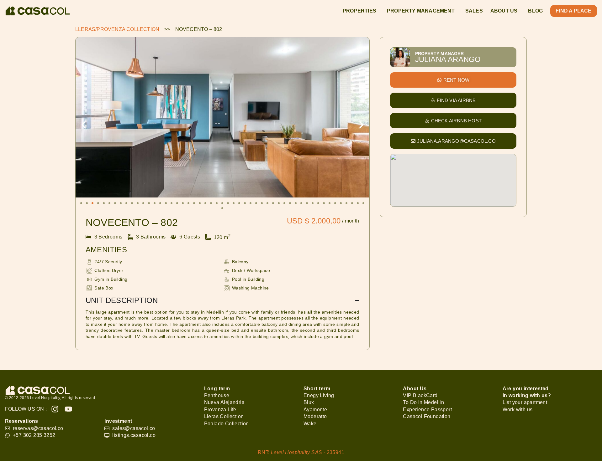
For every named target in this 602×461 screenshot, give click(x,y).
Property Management (421, 10)
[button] (83, 125)
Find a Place (573, 10)
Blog (535, 10)
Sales (474, 10)
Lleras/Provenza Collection (117, 29)
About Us (504, 10)
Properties (359, 10)
